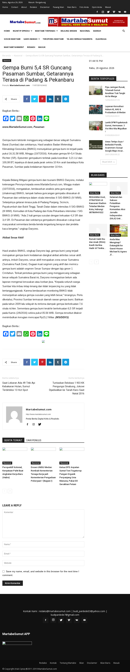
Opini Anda (97, 7)
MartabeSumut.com (20, 85)
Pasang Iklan (58, 7)
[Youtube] (125, 12)
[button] (124, 31)
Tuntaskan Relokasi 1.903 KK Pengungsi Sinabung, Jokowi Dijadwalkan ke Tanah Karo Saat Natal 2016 (66, 388)
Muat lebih (107, 161)
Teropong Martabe (53, 39)
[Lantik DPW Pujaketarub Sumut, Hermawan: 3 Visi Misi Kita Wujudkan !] (96, 125)
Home (5, 7)
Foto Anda (84, 7)
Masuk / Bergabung (37, 2)
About (24, 7)
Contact (14, 7)
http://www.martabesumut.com (38, 414)
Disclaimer (45, 7)
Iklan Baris (71, 7)
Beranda (6, 55)
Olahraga (100, 39)
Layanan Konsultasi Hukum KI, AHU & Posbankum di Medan (115, 109)
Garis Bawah (30, 39)
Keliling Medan (69, 31)
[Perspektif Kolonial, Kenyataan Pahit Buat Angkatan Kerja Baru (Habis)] (14, 455)
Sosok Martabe (12, 39)
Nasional (85, 31)
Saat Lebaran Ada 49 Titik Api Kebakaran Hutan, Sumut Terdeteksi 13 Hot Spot (18, 386)
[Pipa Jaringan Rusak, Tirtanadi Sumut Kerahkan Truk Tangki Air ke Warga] (96, 90)
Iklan (81, 662)
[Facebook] (97, 12)
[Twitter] (108, 12)
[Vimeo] (113, 12)
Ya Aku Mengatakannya (79, 39)
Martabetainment (14, 47)
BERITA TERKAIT (13, 440)
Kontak (53, 662)
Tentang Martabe (68, 662)
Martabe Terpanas (45, 31)
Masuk (108, 7)
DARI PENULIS (33, 440)
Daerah (97, 31)
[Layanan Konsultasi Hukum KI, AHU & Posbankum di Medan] (96, 109)
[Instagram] (102, 12)
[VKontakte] (119, 12)
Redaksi (33, 7)
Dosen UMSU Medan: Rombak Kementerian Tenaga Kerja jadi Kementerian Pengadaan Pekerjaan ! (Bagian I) (43, 474)
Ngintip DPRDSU (21, 31)
